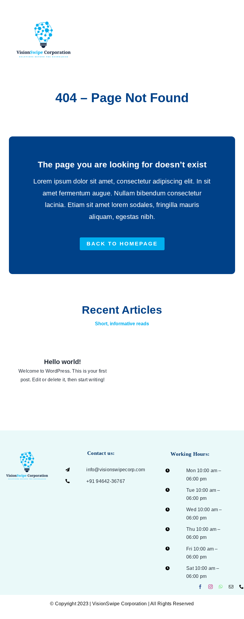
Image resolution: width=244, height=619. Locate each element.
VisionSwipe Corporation (119, 603)
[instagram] (210, 586)
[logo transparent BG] (27, 444)
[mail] (231, 586)
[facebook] (200, 586)
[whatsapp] (221, 586)
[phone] (241, 586)
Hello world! (62, 362)
